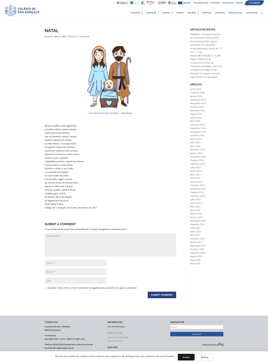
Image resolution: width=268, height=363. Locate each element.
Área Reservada (201, 3)
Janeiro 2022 (196, 217)
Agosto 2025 (196, 114)
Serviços (151, 13)
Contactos (252, 13)
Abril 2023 (195, 178)
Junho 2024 (195, 139)
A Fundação (254, 3)
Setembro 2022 (197, 195)
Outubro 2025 (197, 106)
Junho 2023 (195, 170)
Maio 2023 (195, 174)
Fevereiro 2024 (197, 149)
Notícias (207, 13)
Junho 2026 (195, 89)
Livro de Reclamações (116, 326)
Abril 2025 (195, 121)
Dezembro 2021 (198, 220)
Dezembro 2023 (198, 156)
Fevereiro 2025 (197, 124)
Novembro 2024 (198, 131)
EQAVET (180, 13)
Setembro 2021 (197, 224)
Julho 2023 (195, 167)
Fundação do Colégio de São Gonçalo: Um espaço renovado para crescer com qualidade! (205, 73)
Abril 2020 (195, 263)
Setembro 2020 (197, 252)
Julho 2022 (195, 199)
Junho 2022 (195, 203)
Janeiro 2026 (196, 96)
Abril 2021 (195, 235)
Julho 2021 (195, 227)
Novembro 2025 (198, 103)
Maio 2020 (195, 260)
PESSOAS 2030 (236, 13)
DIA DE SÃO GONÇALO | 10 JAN (205, 55)
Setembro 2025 (197, 110)
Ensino (166, 13)
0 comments (84, 36)
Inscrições (215, 3)
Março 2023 (196, 181)
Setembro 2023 (197, 163)
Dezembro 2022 (198, 188)
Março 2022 (196, 213)
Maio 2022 (195, 206)
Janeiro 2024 (196, 153)
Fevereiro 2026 (197, 92)
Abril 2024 (195, 146)
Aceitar (186, 357)
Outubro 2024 (197, 135)
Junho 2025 (195, 117)
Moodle (239, 3)
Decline (204, 357)
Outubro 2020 (197, 249)
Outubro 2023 (197, 160)
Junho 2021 (195, 231)
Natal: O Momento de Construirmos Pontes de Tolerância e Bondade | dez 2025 (206, 63)
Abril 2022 (195, 210)
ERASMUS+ (220, 13)
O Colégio (135, 13)
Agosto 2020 (196, 256)
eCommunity (228, 3)
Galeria (192, 13)
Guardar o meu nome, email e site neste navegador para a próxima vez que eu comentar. (92, 287)
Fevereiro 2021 (197, 238)
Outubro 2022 (197, 192)
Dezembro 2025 (198, 99)
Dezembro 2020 (198, 245)
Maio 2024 (195, 142)
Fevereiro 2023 (197, 185)
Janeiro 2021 (196, 242)
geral (49, 36)
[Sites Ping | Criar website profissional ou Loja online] (220, 345)
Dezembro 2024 (198, 128)
